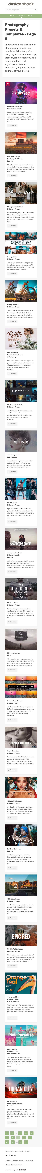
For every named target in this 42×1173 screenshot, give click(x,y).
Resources (21, 16)
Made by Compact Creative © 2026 (18, 1151)
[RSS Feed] (15, 1155)
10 (24, 1138)
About (30, 16)
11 (29, 1138)
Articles (12, 16)
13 (12, 1142)
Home (8, 1161)
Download (13, 125)
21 (20, 1142)
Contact (14, 1165)
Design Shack (21, 4)
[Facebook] (9, 1155)
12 (7, 1142)
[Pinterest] (12, 1155)
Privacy (20, 1165)
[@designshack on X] (6, 1155)
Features (21, 1161)
